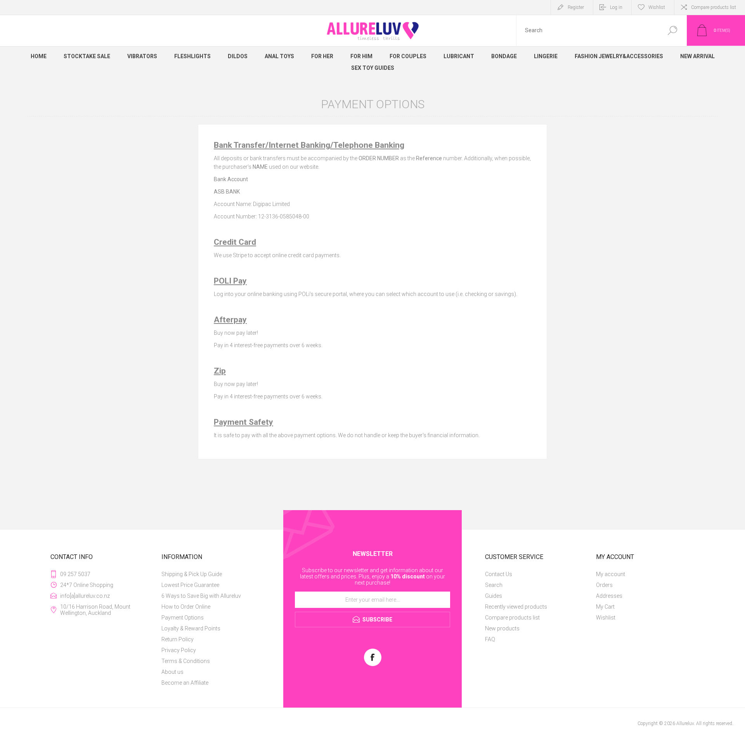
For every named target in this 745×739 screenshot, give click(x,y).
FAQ (490, 639)
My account (610, 574)
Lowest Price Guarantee (190, 585)
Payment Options (182, 617)
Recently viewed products (516, 607)
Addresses (609, 596)
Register (576, 7)
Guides (493, 596)
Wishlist (605, 617)
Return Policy (177, 639)
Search (672, 30)
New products (502, 628)
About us (172, 672)
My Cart (605, 607)
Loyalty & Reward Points (190, 628)
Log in (616, 7)
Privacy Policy (178, 650)
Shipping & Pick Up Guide (191, 574)
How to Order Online (185, 607)
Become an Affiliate (184, 683)
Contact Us (498, 574)
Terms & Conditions (185, 661)
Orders (604, 585)
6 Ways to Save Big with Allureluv (201, 596)
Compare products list (713, 7)
